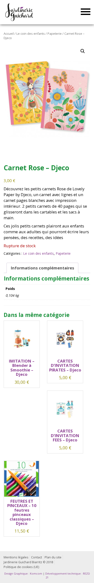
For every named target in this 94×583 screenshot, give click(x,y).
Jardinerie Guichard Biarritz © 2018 (28, 562)
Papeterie (54, 33)
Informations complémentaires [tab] (42, 268)
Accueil (9, 33)
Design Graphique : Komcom (23, 573)
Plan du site (53, 557)
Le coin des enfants (30, 33)
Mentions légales (16, 557)
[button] (82, 51)
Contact (36, 557)
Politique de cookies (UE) (21, 567)
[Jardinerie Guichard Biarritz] (20, 12)
